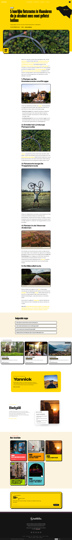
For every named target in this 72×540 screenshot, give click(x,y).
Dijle (39, 289)
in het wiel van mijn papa (40, 69)
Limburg (23, 153)
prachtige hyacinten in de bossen (38, 62)
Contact (40, 536)
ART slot (43, 259)
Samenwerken (28, 536)
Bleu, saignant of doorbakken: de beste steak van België (41, 421)
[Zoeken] (69, 2)
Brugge (40, 105)
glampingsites (45, 66)
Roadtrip (37, 537)
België (12, 7)
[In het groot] (36, 41)
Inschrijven (56, 504)
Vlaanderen (24, 61)
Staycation (33, 537)
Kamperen (30, 537)
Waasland (23, 66)
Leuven (36, 292)
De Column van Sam (35, 536)
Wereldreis (40, 537)
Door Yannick (28, 27)
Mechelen (23, 292)
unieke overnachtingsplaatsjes (33, 66)
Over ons (24, 536)
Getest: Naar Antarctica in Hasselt (34, 306)
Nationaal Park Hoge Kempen (27, 157)
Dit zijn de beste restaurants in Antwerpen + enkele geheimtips (40, 414)
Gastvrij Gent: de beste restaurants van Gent (41, 419)
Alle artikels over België (13, 418)
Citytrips (43, 536)
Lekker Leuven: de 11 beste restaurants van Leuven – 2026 (41, 417)
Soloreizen (46, 536)
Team (31, 536)
